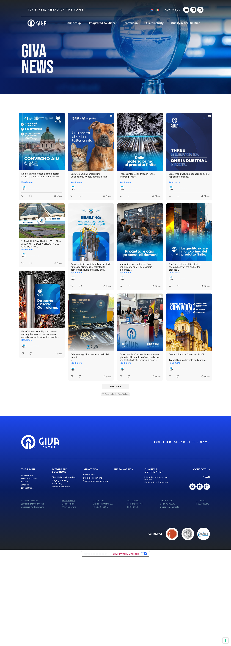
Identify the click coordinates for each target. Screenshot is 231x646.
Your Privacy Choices (126, 553)
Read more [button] (27, 182)
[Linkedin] (193, 10)
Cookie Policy (68, 503)
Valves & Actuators (61, 486)
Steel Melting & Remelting (64, 477)
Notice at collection (95, 553)
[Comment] (30, 196)
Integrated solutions (92, 478)
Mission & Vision (29, 478)
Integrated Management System (156, 478)
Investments (89, 474)
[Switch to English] (152, 10)
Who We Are (27, 475)
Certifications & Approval (156, 482)
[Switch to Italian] (158, 10)
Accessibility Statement (32, 507)
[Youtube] (186, 10)
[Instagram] (200, 10)
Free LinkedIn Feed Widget (117, 394)
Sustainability (123, 469)
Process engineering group (95, 481)
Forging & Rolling (60, 480)
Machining (57, 483)
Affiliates (25, 484)
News (206, 477)
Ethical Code (27, 488)
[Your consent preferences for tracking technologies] (225, 640)
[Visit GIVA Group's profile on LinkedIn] (23, 188)
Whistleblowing (69, 507)
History (24, 481)
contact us (172, 9)
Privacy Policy (68, 500)
